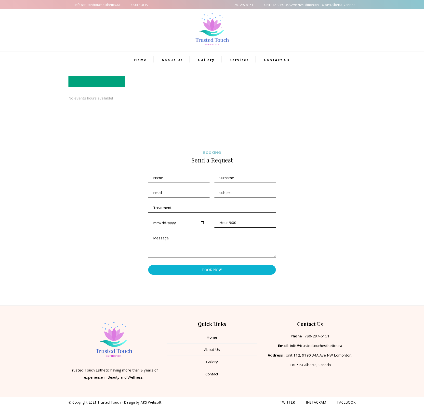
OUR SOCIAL (140, 4)
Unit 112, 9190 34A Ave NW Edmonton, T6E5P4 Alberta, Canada (310, 4)
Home (140, 60)
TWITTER (287, 402)
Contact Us (277, 60)
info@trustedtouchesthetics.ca (97, 4)
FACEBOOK (346, 402)
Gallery (206, 60)
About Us (172, 60)
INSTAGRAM (316, 402)
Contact (211, 373)
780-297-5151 (243, 4)
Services (239, 60)
